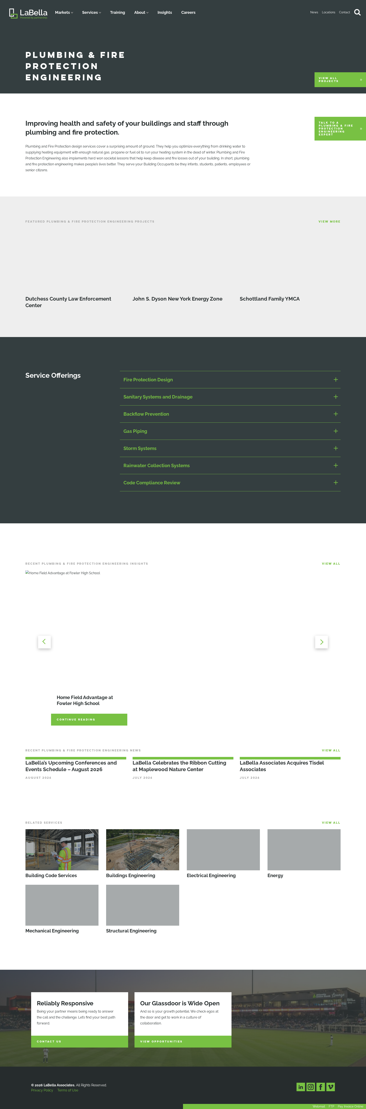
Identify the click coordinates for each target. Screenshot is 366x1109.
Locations (328, 12)
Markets (62, 12)
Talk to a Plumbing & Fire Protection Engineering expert (336, 128)
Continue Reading (76, 719)
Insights (165, 12)
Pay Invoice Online (350, 1106)
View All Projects (329, 80)
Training (117, 12)
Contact (344, 12)
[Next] (321, 642)
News (314, 12)
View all (331, 564)
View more (330, 221)
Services (90, 12)
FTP (331, 1106)
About (139, 12)
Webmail (319, 1106)
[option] (183, 642)
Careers (188, 12)
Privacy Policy (42, 1090)
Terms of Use (67, 1090)
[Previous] (44, 642)
